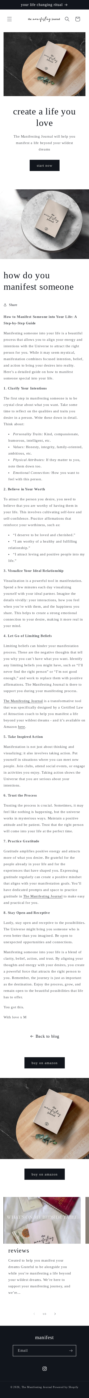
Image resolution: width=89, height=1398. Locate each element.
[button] (9, 19)
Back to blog (47, 1036)
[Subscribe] (71, 1350)
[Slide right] (55, 1314)
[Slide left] (34, 1314)
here (21, 727)
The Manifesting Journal (23, 701)
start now (44, 165)
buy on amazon (45, 1063)
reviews (18, 1250)
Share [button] (13, 305)
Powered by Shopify (66, 1387)
